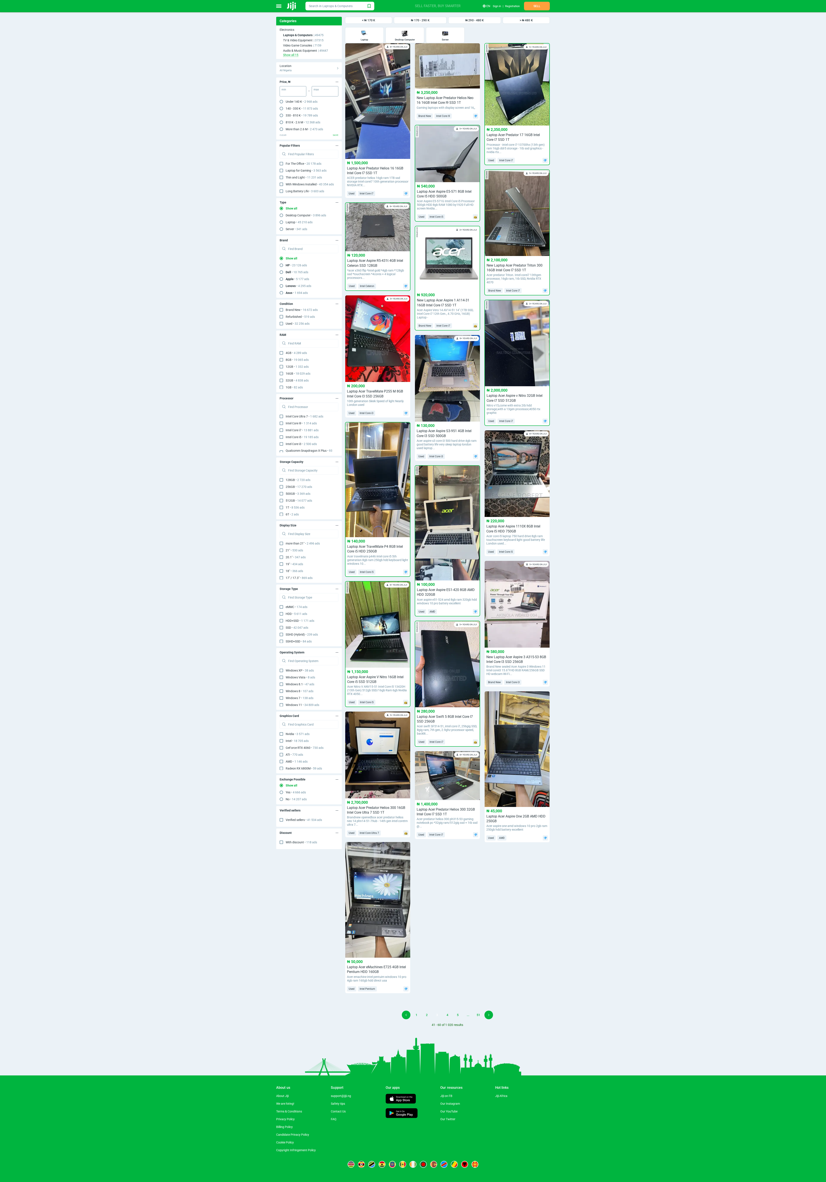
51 (478, 1015)
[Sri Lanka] (433, 1164)
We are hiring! (285, 1103)
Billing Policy (284, 1127)
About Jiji (282, 1096)
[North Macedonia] (475, 1164)
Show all (291, 208)
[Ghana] (382, 1164)
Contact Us (338, 1111)
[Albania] (464, 1164)
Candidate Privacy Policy (292, 1134)
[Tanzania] (371, 1164)
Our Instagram (450, 1103)
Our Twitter (447, 1119)
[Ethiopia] (392, 1164)
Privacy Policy (285, 1119)
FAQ (333, 1119)
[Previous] (406, 1015)
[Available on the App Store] (401, 1099)
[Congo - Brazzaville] (454, 1164)
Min (284, 89)
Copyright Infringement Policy (296, 1150)
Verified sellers (304, 819)
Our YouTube (449, 1111)
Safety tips (338, 1103)
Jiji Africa (501, 1096)
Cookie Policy (285, 1142)
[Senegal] (402, 1164)
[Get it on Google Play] (402, 1113)
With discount (301, 842)
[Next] (488, 1015)
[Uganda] (361, 1164)
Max (316, 89)
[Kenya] (351, 1164)
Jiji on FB (446, 1096)
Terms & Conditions (289, 1111)
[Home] (292, 6)
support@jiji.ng (341, 1096)
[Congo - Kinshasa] (444, 1164)
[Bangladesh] (423, 1164)
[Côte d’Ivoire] (413, 1164)
